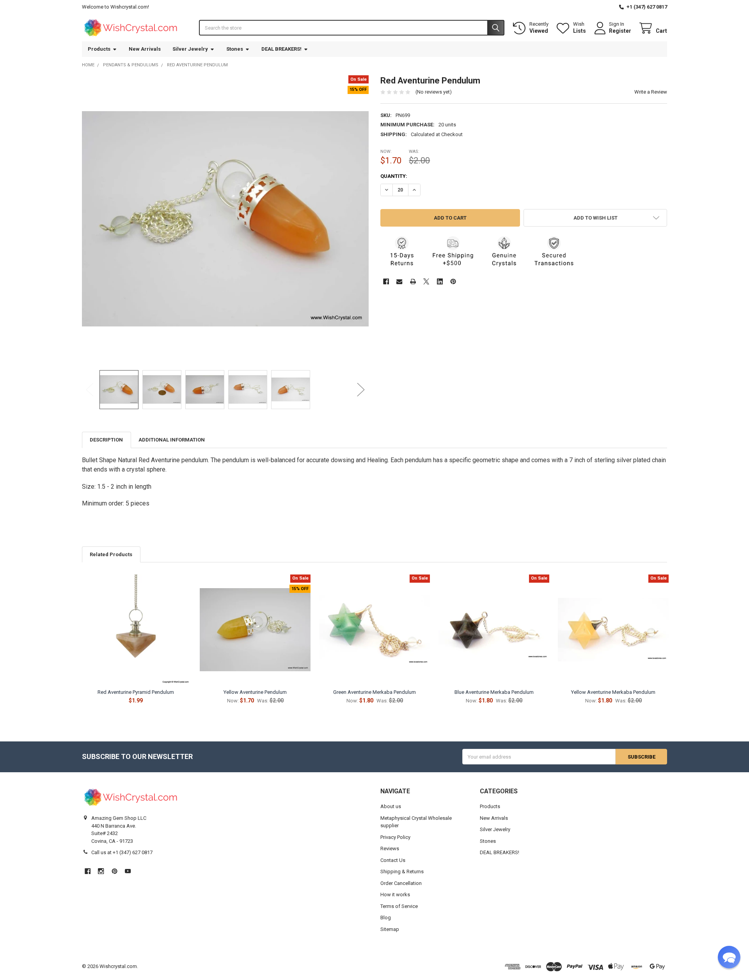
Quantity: (393, 176)
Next (361, 389)
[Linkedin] (439, 281)
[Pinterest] (453, 281)
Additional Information (171, 440)
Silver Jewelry (190, 49)
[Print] (413, 281)
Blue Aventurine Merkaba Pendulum (494, 692)
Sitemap (389, 929)
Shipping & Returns (402, 871)
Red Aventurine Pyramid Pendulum (136, 692)
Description (106, 440)
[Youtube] (127, 871)
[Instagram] (100, 871)
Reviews (389, 848)
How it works (395, 894)
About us (390, 806)
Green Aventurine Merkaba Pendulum (374, 692)
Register (620, 31)
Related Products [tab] (111, 554)
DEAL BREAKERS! (281, 49)
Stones (234, 49)
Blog (385, 917)
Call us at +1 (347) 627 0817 (122, 852)
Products (99, 49)
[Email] (399, 281)
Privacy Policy (395, 837)
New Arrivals (145, 49)
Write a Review (650, 92)
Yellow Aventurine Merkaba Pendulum (613, 692)
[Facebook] (386, 281)
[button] (595, 218)
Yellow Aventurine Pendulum (255, 692)
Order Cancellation (401, 883)
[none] (225, 218)
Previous (90, 389)
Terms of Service (399, 906)
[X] (426, 281)
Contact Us (392, 860)
